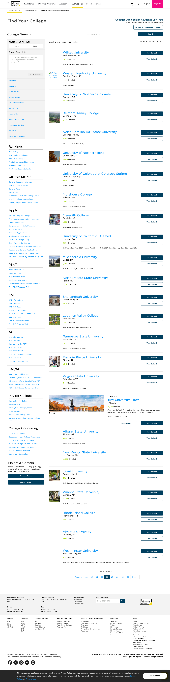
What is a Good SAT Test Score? (22, 314)
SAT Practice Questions (19, 321)
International (78, 599)
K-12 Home (85, 621)
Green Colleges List (17, 165)
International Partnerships (142, 637)
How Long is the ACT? (18, 344)
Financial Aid (14, 404)
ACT (8, 623)
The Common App (16, 222)
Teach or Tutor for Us (140, 623)
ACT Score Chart (16, 351)
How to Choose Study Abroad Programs (26, 257)
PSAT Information (16, 270)
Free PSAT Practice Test (19, 287)
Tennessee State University (83, 336)
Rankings (14, 108)
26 (107, 577)
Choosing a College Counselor (21, 440)
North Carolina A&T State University (90, 132)
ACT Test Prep (15, 358)
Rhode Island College (79, 513)
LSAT (23, 625)
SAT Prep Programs (47, 4)
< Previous (77, 577)
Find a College (15, 10)
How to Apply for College (19, 216)
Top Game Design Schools (20, 169)
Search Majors (26, 476)
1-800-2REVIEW (21, 599)
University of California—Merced (87, 236)
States (13, 81)
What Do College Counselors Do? (23, 444)
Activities (14, 114)
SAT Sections (14, 303)
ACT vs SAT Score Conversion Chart (24, 388)
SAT (8, 621)
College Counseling (17, 433)
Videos (112, 625)
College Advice (31, 10)
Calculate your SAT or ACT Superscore (25, 378)
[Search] (138, 4)
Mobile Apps (115, 631)
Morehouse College (77, 194)
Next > (135, 577)
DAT (22, 629)
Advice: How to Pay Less (19, 415)
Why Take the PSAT (17, 277)
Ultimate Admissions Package (21, 447)
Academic (63, 4)
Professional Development (90, 629)
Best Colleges (14, 152)
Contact (136, 635)
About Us (84, 631)
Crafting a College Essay (19, 240)
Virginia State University (81, 376)
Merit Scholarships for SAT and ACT (24, 384)
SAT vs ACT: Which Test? (19, 374)
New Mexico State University (84, 452)
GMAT (23, 623)
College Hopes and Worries (20, 182)
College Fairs (14, 189)
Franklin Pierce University (82, 357)
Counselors (114, 635)
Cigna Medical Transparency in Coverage (142, 647)
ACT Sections (14, 341)
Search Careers (26, 482)
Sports (13, 131)
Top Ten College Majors (18, 185)
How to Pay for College (18, 401)
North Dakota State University (85, 278)
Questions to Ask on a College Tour (24, 196)
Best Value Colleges (17, 159)
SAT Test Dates (15, 307)
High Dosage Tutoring (89, 623)
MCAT (23, 627)
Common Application (18, 233)
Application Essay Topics (19, 236)
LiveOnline (114, 627)
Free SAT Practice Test (18, 324)
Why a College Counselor (19, 451)
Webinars (113, 621)
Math (37, 621)
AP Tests (10, 627)
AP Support (39, 629)
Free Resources (93, 4)
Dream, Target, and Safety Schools (23, 203)
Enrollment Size (17, 103)
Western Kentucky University (85, 73)
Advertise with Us (139, 631)
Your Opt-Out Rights (132, 657)
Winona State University (81, 492)
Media (135, 633)
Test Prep (84, 627)
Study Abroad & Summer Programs (55, 10)
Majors (13, 86)
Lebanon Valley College (80, 315)
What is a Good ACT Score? (20, 354)
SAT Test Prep (15, 317)
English (38, 625)
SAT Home (29, 4)
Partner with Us (138, 629)
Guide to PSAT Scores (18, 280)
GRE (22, 621)
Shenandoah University (80, 297)
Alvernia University (77, 532)
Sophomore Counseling (18, 454)
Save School (152, 53)
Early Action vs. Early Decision (22, 226)
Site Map (159, 657)
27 (112, 577)
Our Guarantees (138, 639)
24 (97, 577)
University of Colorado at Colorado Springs (95, 173)
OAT (22, 631)
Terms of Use (31, 679)
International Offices (117, 633)
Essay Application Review (20, 243)
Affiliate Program (139, 627)
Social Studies (40, 627)
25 (102, 577)
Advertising (78, 601)
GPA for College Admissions (21, 199)
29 (123, 577)
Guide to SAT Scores (17, 310)
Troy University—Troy (123, 400)
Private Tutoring (116, 629)
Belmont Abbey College (81, 113)
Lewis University (75, 471)
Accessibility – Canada (141, 644)
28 (117, 577)
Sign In (147, 4)
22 (86, 577)
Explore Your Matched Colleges (148, 27)
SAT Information (16, 300)
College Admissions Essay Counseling (25, 246)
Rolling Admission (16, 229)
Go (122, 601)
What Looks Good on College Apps (24, 219)
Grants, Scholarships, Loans (20, 408)
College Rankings (63, 621)
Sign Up (157, 4)
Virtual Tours (14, 192)
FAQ (8, 601)
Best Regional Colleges (18, 155)
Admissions (77, 4)
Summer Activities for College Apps (24, 253)
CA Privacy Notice (113, 654)
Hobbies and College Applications (23, 250)
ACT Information (16, 337)
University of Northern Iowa (83, 153)
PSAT (9, 625)
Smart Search (16, 52)
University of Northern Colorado (87, 94)
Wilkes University (76, 52)
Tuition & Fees (16, 92)
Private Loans (14, 411)
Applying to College (64, 625)
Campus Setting (17, 125)
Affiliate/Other (79, 603)
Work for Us (137, 625)
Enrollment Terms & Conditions (144, 641)
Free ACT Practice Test (18, 361)
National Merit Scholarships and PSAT (25, 284)
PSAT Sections (15, 273)
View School (151, 59)
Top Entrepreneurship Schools (21, 162)
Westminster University (80, 550)
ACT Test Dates (15, 347)
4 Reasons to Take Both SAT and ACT (24, 381)
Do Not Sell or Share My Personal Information (142, 654)
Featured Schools (17, 136)
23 (92, 577)
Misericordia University (80, 257)
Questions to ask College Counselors (24, 437)
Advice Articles (116, 623)
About (135, 621)
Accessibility (137, 643)
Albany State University (80, 431)
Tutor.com (84, 625)
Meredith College (75, 215)
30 (128, 577)
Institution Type (17, 119)
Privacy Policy (98, 654)
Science (38, 623)
